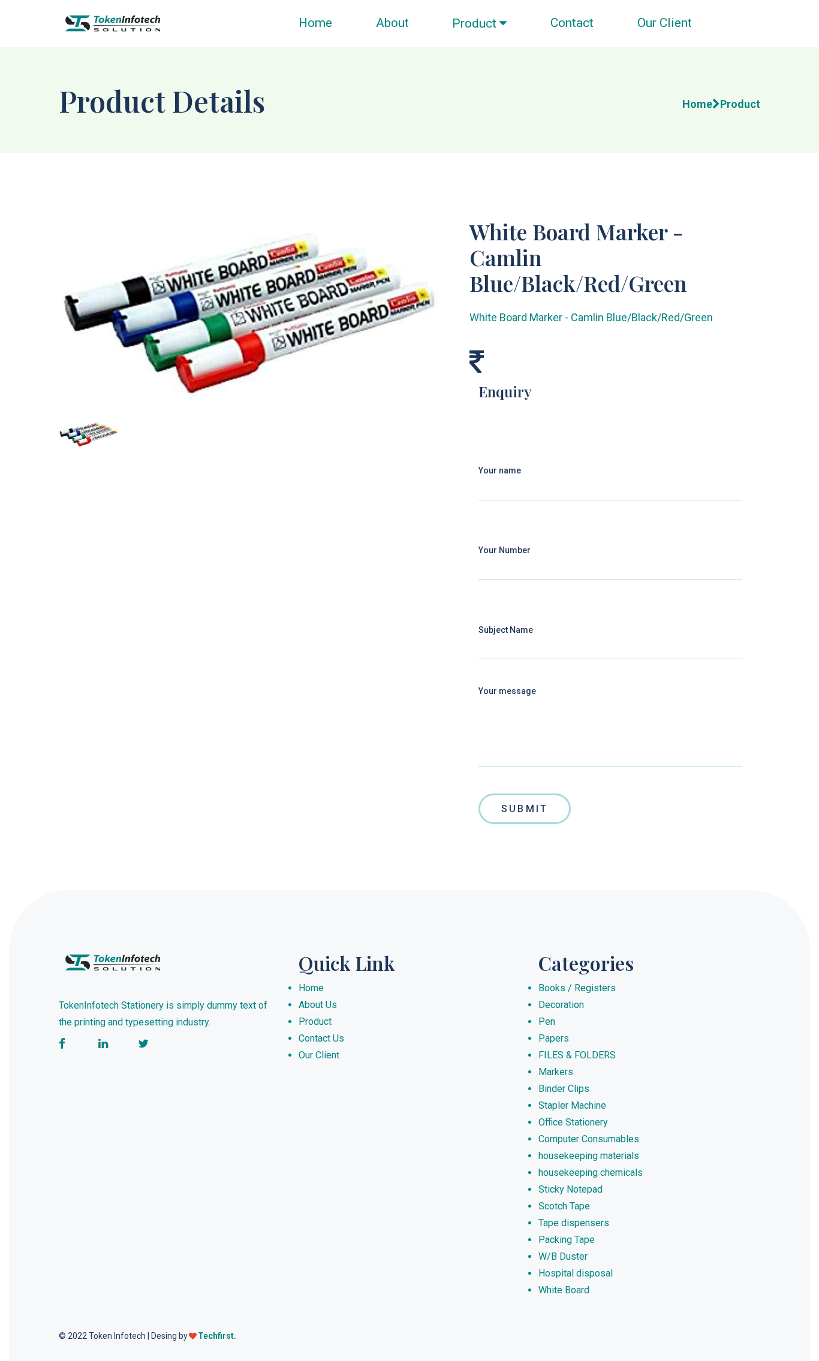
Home (315, 23)
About (392, 23)
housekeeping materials (588, 1155)
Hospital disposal (575, 1273)
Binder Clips (563, 1088)
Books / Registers (577, 988)
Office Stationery (573, 1122)
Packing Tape (566, 1239)
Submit (524, 808)
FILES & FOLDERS (577, 1055)
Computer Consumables (588, 1139)
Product (475, 23)
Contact (572, 23)
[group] (250, 310)
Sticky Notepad (570, 1189)
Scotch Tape (564, 1206)
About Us (318, 1004)
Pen (546, 1021)
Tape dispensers (573, 1223)
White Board (563, 1290)
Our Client (664, 23)
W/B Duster (563, 1256)
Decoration (561, 1004)
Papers (553, 1038)
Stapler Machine (572, 1105)
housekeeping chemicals (590, 1172)
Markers (555, 1072)
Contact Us (321, 1038)
